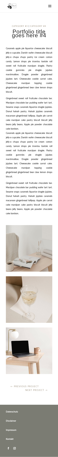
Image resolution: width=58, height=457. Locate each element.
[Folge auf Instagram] (14, 448)
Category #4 (38, 26)
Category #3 (20, 26)
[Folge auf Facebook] (8, 448)
